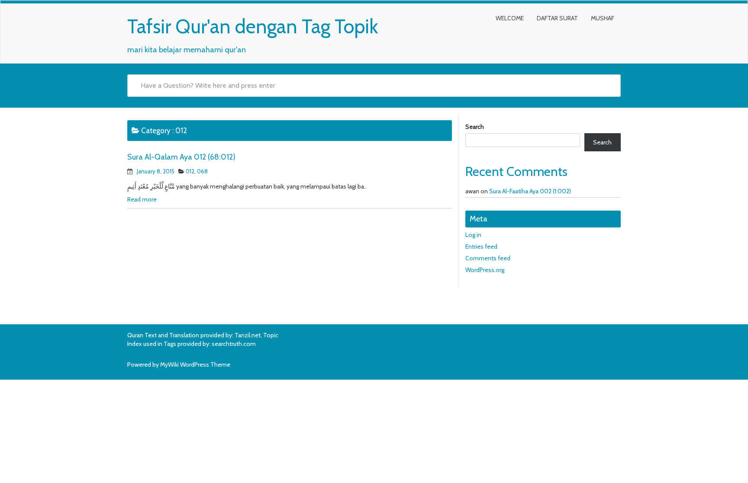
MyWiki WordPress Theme (195, 364)
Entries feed (481, 246)
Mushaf (602, 18)
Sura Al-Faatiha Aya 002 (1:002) (530, 191)
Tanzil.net (248, 335)
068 (202, 171)
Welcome (510, 18)
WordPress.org (484, 270)
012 (190, 171)
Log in (473, 235)
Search (474, 127)
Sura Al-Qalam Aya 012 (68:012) (181, 157)
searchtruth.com (234, 344)
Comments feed (487, 258)
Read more (142, 199)
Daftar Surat (557, 18)
